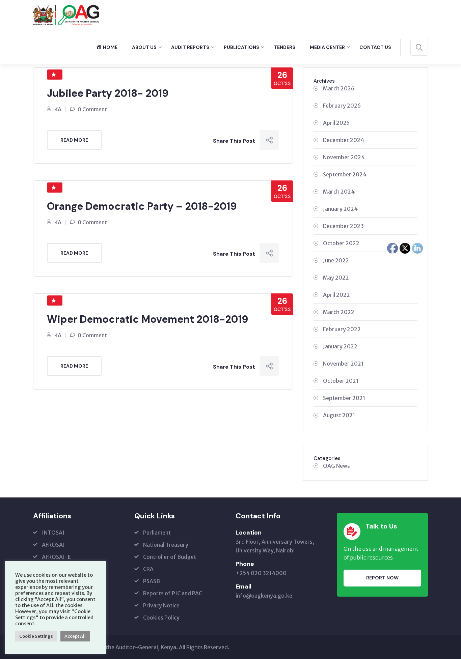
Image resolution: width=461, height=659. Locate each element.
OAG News (336, 465)
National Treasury (165, 544)
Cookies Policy (161, 617)
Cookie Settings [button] (36, 636)
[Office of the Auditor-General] (66, 14)
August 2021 (339, 415)
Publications (241, 47)
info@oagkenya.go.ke (264, 595)
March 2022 (338, 312)
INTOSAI (53, 532)
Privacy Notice (161, 605)
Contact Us (375, 47)
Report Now (382, 578)
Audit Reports (190, 47)
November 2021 (343, 363)
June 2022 (336, 260)
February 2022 (342, 329)
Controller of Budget (169, 556)
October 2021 (340, 380)
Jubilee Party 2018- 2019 (108, 93)
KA (57, 109)
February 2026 (342, 105)
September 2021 (344, 398)
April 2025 (336, 122)
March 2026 (338, 88)
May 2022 (336, 277)
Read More (74, 140)
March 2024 (339, 191)
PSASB (151, 581)
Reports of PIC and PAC (172, 593)
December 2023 (343, 226)
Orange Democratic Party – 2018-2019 (142, 206)
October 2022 (341, 243)
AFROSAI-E (56, 556)
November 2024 (344, 157)
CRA (148, 569)
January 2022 (340, 346)
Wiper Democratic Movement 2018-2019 (147, 319)
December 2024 (343, 140)
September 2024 (345, 174)
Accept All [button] (75, 636)
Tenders (284, 47)
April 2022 (336, 294)
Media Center (327, 47)
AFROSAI (53, 544)
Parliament (157, 532)
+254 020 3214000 (261, 573)
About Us (144, 47)
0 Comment (92, 109)
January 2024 (340, 208)
